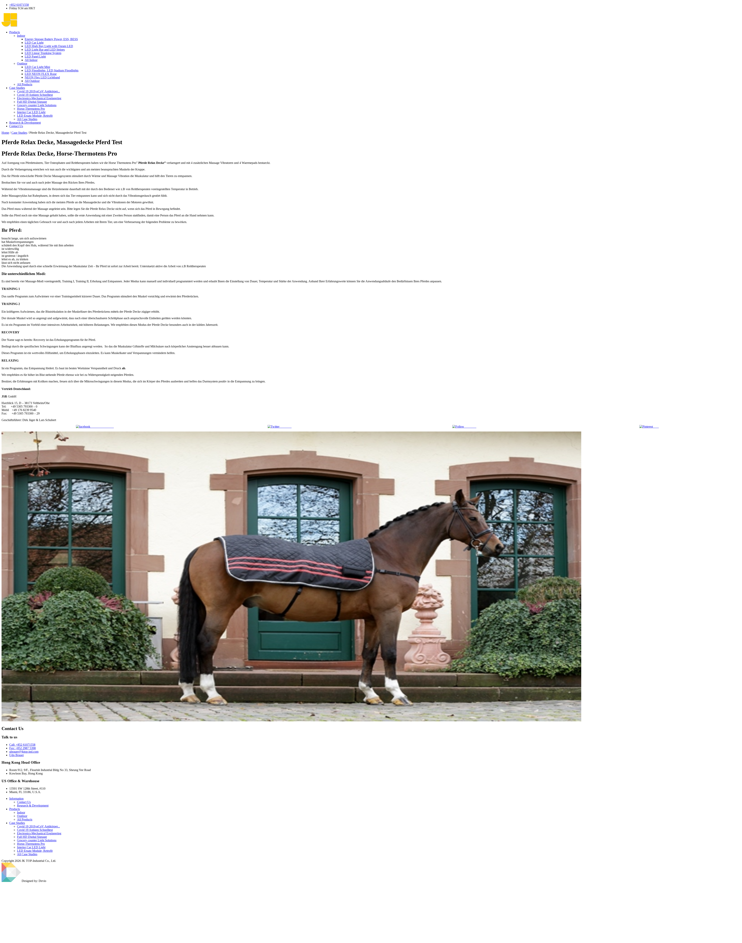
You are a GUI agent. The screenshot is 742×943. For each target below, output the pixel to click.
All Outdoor (32, 81)
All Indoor (31, 60)
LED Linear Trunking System (43, 53)
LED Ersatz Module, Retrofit (35, 850)
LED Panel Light (35, 56)
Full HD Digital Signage (32, 836)
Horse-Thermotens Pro (31, 843)
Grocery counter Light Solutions (36, 840)
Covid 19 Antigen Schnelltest (35, 830)
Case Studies (17, 87)
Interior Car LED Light (31, 847)
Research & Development (25, 122)
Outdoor (22, 63)
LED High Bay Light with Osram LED (49, 46)
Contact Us (16, 126)
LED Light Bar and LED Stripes (45, 49)
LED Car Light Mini (37, 67)
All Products (24, 84)
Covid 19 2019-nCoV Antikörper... (38, 826)
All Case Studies (27, 119)
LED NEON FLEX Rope (41, 74)
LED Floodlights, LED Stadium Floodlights (51, 70)
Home (5, 132)
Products (14, 32)
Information (16, 798)
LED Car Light (34, 42)
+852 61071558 (19, 4)
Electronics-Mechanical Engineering (39, 833)
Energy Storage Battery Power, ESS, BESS (51, 39)
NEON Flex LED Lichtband (42, 77)
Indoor (21, 35)
